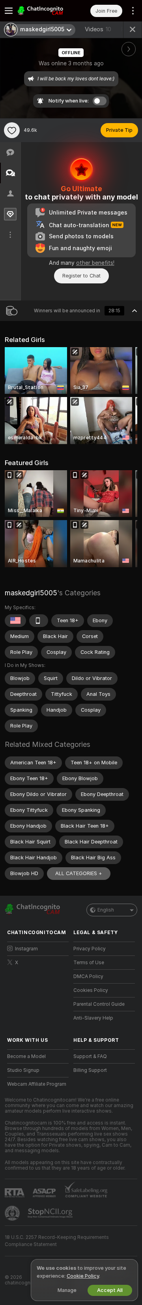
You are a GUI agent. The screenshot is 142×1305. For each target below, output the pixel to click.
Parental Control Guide (99, 1004)
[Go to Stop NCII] (51, 1213)
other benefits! (95, 263)
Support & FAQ (90, 1056)
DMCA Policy (88, 976)
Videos (98, 29)
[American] (15, 620)
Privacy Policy (89, 949)
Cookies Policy (90, 990)
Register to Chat (81, 276)
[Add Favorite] (12, 130)
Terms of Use (88, 962)
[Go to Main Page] (44, 10)
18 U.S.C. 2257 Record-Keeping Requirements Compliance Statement (57, 1241)
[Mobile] (38, 620)
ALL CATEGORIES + (78, 873)
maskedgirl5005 (31, 593)
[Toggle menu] (8, 10)
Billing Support (90, 1070)
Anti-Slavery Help (93, 1018)
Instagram (26, 949)
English (105, 910)
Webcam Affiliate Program (36, 1084)
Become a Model (26, 1056)
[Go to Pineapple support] (13, 1213)
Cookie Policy (83, 1276)
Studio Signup (23, 1070)
